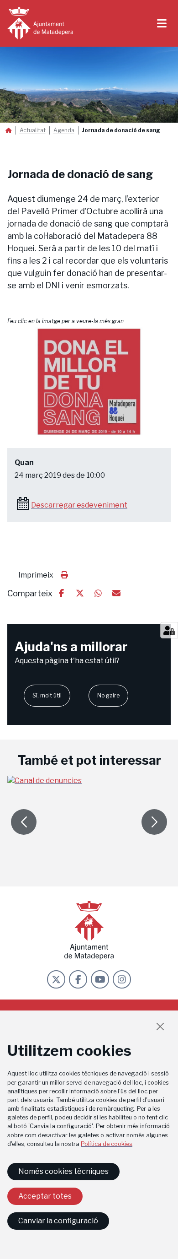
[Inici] (40, 23)
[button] (89, 382)
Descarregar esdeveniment (79, 505)
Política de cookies (106, 1143)
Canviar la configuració (58, 1220)
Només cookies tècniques (63, 1171)
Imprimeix (35, 575)
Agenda (63, 130)
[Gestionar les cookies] (169, 630)
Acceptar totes (45, 1196)
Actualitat (33, 130)
